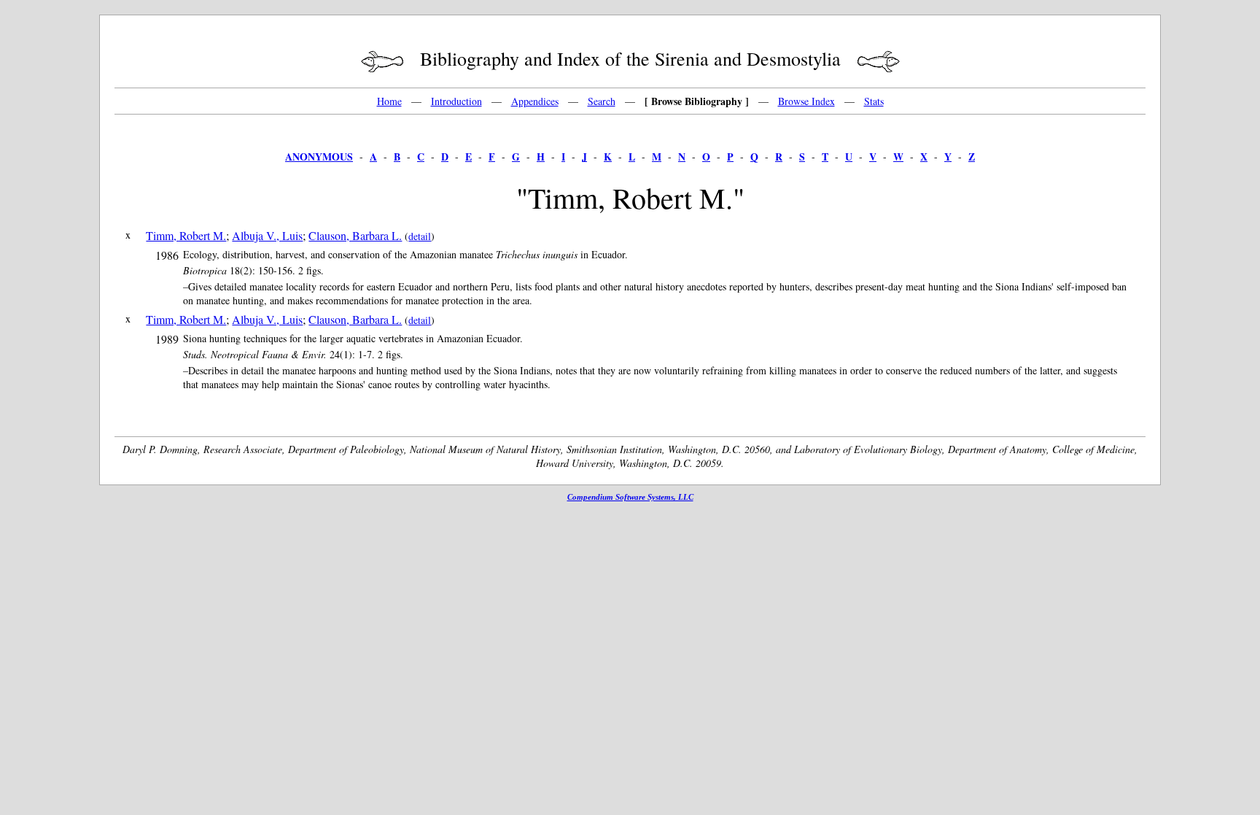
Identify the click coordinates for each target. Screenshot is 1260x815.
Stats (874, 101)
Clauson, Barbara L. (355, 235)
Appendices (535, 101)
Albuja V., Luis (267, 235)
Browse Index (806, 101)
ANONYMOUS (319, 156)
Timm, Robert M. (186, 235)
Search (601, 101)
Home (389, 101)
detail (419, 236)
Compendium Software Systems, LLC (630, 497)
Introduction (456, 101)
